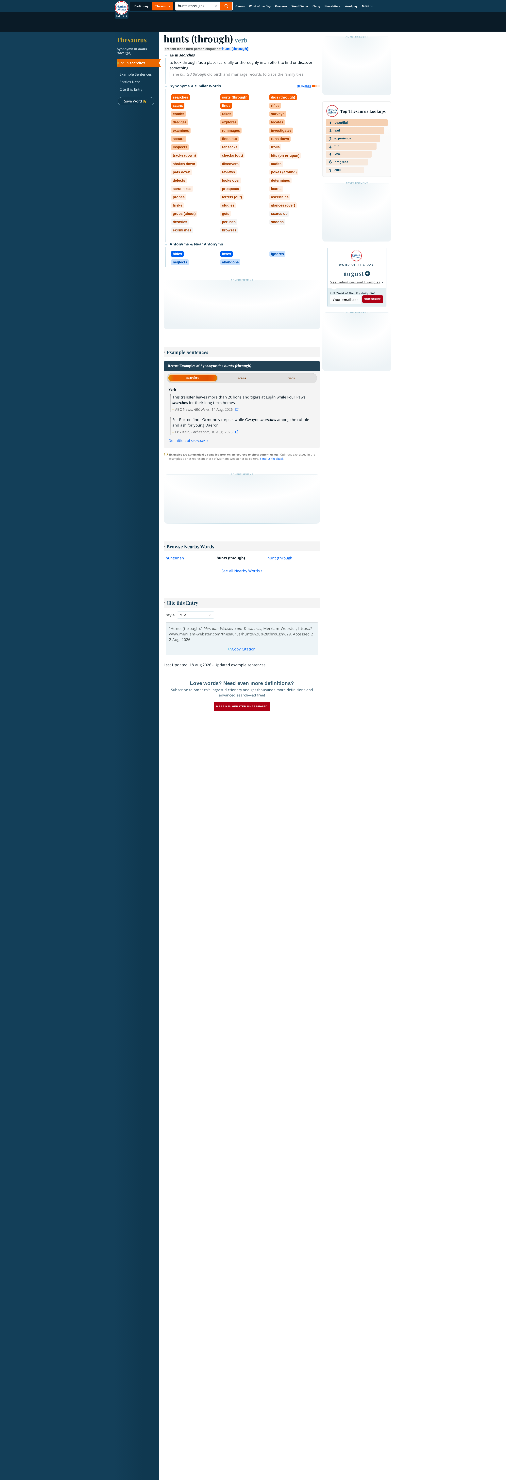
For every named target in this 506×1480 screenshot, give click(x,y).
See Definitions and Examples (355, 282)
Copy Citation (244, 649)
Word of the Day (260, 6)
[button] (367, 6)
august (354, 273)
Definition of (187, 440)
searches (192, 378)
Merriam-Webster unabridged (242, 706)
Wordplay (351, 6)
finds (291, 378)
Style (170, 615)
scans (242, 378)
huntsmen (175, 558)
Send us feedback (271, 458)
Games (240, 6)
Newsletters (332, 6)
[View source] (237, 409)
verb (241, 40)
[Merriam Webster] (356, 255)
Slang (316, 6)
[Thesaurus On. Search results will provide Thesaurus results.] (152, 6)
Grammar (281, 6)
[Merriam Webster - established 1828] (121, 5)
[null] (367, 273)
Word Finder (300, 6)
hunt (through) (235, 49)
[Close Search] (216, 6)
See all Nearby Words (241, 570)
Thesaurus (132, 40)
